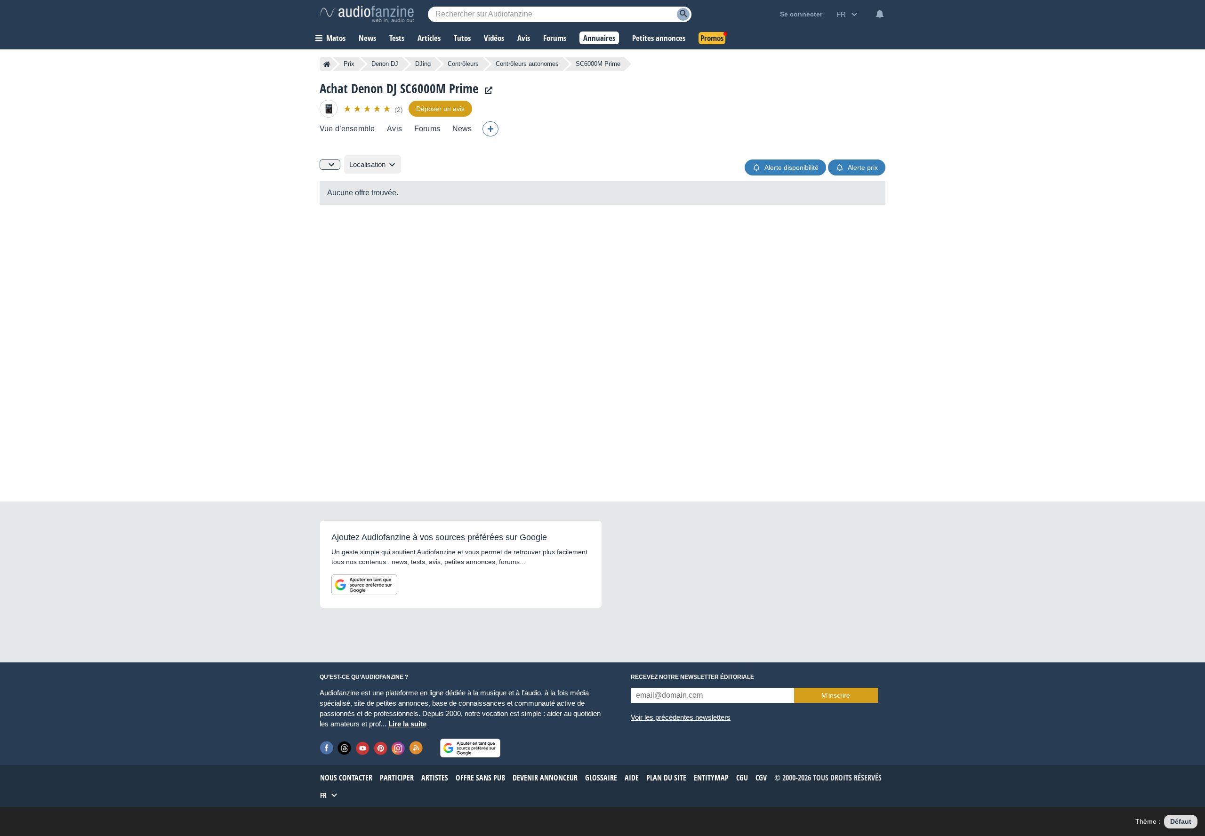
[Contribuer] (490, 128)
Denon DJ (384, 63)
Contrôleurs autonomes (527, 63)
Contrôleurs (463, 63)
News (462, 129)
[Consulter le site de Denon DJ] (486, 91)
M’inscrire (835, 695)
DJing (423, 63)
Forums (427, 129)
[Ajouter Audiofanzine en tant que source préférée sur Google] (364, 584)
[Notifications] (879, 14)
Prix (349, 63)
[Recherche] (683, 14)
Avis (394, 129)
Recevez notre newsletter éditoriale (692, 677)
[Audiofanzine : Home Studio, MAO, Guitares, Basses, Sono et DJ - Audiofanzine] (367, 14)
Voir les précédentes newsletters (681, 717)
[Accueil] (326, 64)
